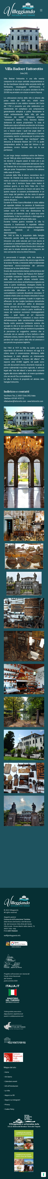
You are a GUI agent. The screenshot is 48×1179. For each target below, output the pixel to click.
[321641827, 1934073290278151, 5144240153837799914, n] (24, 614)
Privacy (7, 1104)
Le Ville (7, 1091)
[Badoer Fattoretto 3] (24, 585)
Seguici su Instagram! (12, 1100)
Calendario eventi (11, 1081)
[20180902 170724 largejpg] (24, 473)
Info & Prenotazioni (11, 1086)
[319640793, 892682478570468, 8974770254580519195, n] (24, 812)
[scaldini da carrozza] (24, 557)
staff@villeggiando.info (12, 935)
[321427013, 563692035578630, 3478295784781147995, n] (24, 527)
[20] (24, 746)
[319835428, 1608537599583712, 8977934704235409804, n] (24, 713)
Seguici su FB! (10, 1095)
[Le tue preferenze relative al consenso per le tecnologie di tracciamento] (43, 1174)
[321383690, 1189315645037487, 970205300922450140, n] (24, 779)
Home (7, 1072)
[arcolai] (24, 647)
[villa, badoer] (24, 421)
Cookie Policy (9, 1109)
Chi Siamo (8, 1077)
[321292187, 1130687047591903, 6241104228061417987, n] (24, 680)
